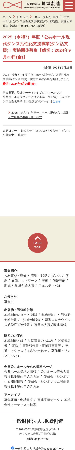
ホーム (7, 16)
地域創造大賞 (24, 285)
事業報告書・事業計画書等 (42, 345)
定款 (15, 345)
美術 (45, 280)
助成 (7, 285)
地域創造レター (15, 314)
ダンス (56, 275)
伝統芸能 (59, 280)
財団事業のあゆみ (40, 340)
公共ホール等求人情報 (20, 371)
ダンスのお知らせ (47, 130)
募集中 (22, 134)
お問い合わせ (37, 350)
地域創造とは (13, 340)
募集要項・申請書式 (18, 400)
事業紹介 (10, 270)
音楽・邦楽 (39, 275)
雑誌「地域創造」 (44, 314)
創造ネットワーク (24, 280)
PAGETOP (37, 245)
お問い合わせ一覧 (37, 438)
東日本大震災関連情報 (50, 324)
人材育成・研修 (15, 275)
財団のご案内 (13, 335)
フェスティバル (50, 285)
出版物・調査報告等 (18, 310)
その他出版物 (31, 319)
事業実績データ (48, 400)
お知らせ (22, 16)
